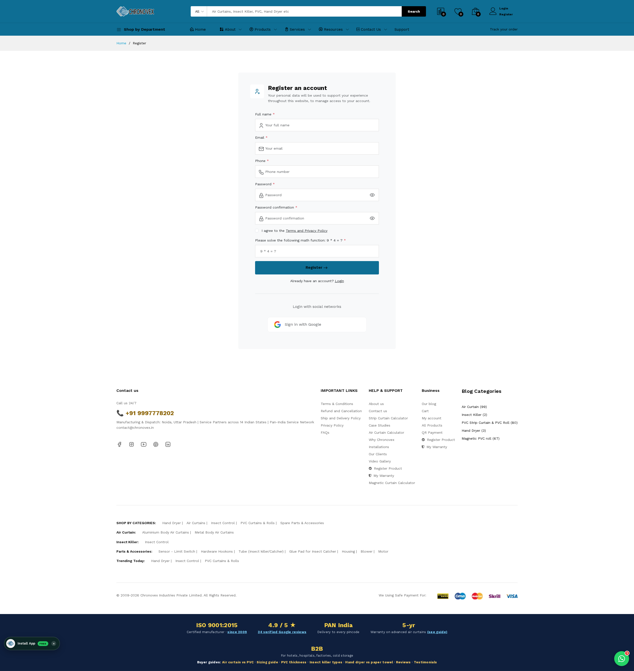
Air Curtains (195, 523)
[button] (32, 643)
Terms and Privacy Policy (306, 231)
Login (503, 8)
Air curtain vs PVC (238, 662)
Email (260, 137)
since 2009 (237, 632)
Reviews (403, 662)
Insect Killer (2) (474, 415)
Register (506, 14)
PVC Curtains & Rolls (257, 523)
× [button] (54, 643)
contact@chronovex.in (135, 427)
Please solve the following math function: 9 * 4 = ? (299, 240)
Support (402, 29)
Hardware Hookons (217, 551)
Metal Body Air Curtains (214, 532)
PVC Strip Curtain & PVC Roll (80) (490, 423)
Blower (366, 551)
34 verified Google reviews (282, 632)
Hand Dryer (171, 523)
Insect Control (223, 523)
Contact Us (371, 29)
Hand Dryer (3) (474, 430)
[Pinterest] (156, 444)
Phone (261, 161)
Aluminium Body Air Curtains (165, 532)
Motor (383, 551)
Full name (264, 114)
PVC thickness (294, 662)
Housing (348, 551)
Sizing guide (267, 662)
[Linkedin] (168, 444)
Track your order (504, 29)
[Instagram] (131, 444)
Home (200, 29)
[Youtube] (144, 444)
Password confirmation (275, 207)
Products (263, 29)
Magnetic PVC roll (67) (481, 438)
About (230, 29)
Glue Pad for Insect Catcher (312, 551)
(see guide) (437, 632)
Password (264, 184)
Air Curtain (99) (474, 407)
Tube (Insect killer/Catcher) (261, 551)
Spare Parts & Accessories (302, 523)
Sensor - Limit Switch (176, 551)
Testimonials (425, 662)
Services (297, 29)
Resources (333, 29)
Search (414, 11)
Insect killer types (326, 662)
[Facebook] (119, 444)
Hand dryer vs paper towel (369, 662)
